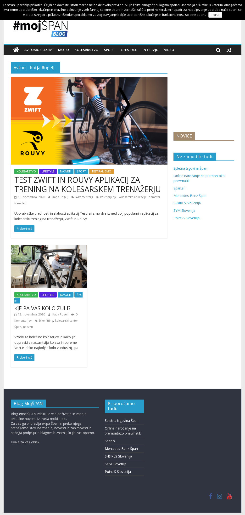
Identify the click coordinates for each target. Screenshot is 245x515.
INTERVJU (150, 49)
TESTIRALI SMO (101, 171)
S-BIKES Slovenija (187, 203)
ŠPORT (109, 49)
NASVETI (65, 171)
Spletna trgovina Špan (190, 168)
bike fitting (46, 321)
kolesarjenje (108, 197)
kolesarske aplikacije (133, 197)
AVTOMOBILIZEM (38, 49)
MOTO (63, 49)
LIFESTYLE (129, 49)
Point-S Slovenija (186, 218)
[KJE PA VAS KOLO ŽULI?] (49, 248)
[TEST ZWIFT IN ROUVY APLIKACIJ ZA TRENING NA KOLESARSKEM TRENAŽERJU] (89, 80)
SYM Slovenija (184, 210)
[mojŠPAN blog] (16, 50)
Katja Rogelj (60, 197)
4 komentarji (84, 197)
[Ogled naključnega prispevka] (229, 50)
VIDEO (169, 49)
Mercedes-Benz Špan (189, 195)
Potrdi (215, 15)
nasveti (28, 327)
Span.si (178, 188)
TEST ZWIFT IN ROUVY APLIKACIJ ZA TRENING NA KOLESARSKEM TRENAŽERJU (87, 184)
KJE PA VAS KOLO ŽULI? (42, 308)
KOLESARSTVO (86, 49)
